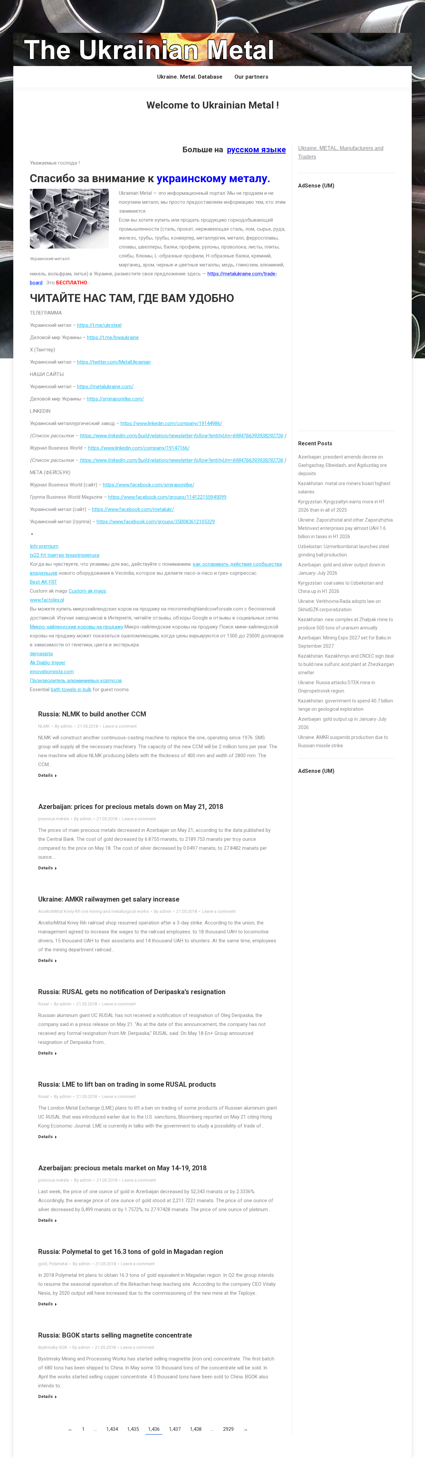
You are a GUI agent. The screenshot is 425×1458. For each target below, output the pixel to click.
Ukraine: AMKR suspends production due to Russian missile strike (343, 741)
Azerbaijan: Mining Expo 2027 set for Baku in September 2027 (344, 642)
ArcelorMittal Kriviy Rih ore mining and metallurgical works (93, 911)
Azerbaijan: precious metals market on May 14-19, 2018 (122, 1168)
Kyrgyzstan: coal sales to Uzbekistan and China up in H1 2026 (340, 587)
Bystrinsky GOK (52, 1347)
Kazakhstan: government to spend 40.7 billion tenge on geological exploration (345, 705)
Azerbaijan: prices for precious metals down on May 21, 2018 (130, 807)
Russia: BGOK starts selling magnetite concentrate (115, 1335)
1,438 (196, 1429)
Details (45, 775)
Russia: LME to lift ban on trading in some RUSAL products (127, 1084)
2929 (228, 1429)
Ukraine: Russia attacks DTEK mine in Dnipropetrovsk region (336, 686)
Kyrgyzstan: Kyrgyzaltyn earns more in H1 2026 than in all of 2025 (341, 506)
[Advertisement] (121, 15)
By (63, 726)
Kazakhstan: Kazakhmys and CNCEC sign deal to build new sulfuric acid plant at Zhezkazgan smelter (346, 664)
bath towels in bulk (71, 690)
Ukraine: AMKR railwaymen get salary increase (108, 899)
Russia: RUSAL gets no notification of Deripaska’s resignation (131, 992)
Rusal (43, 1003)
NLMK (44, 726)
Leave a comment (120, 726)
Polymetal (58, 1263)
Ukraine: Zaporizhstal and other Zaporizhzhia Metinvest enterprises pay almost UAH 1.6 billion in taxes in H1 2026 (345, 528)
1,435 (133, 1429)
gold (42, 1263)
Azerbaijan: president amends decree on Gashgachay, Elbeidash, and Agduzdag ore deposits (342, 465)
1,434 (112, 1429)
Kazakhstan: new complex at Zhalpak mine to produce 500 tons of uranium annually (345, 623)
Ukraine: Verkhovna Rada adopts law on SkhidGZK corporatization (339, 605)
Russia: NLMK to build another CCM (92, 714)
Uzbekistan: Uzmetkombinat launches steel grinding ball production (343, 550)
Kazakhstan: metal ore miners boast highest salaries (344, 487)
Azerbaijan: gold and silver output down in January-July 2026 (341, 569)
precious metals (53, 818)
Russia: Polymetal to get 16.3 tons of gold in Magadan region (130, 1252)
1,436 (154, 1429)
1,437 (175, 1429)
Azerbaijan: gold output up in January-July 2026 (342, 723)
